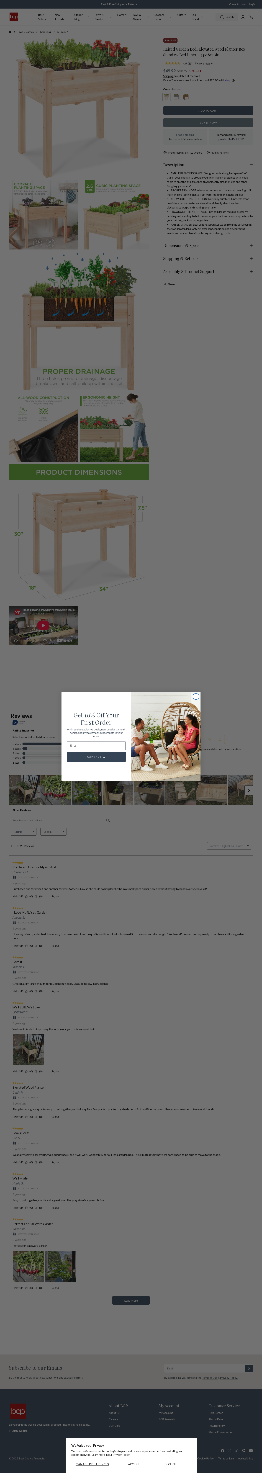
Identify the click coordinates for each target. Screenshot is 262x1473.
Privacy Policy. (121, 1454)
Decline (171, 1464)
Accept (133, 1464)
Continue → (96, 757)
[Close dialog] (196, 696)
